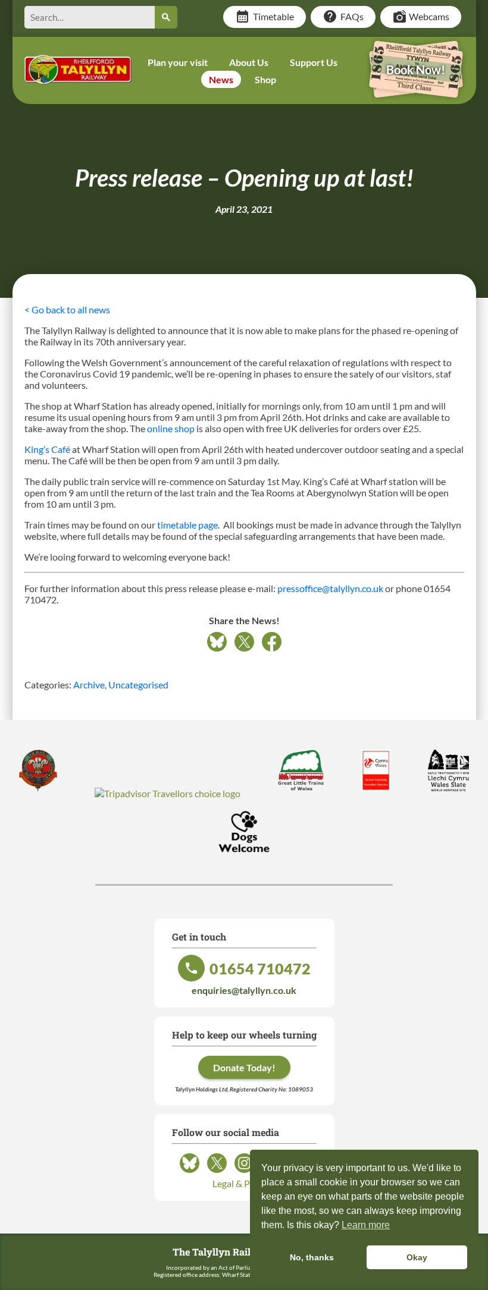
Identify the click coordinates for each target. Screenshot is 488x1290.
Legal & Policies (244, 1183)
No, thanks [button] (312, 1257)
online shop (171, 428)
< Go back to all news (67, 309)
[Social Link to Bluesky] (189, 1172)
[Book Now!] (416, 89)
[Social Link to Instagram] (244, 1172)
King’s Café (47, 449)
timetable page (187, 524)
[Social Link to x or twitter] (217, 1172)
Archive (89, 684)
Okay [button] (416, 1257)
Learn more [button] (366, 1225)
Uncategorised (138, 684)
